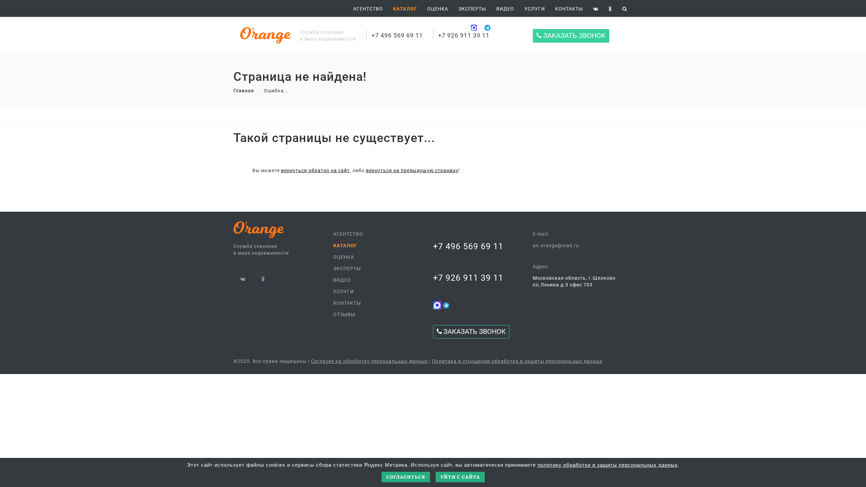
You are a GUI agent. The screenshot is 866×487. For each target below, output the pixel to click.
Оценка (437, 8)
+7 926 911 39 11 (463, 35)
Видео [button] (505, 8)
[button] (405, 9)
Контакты (569, 8)
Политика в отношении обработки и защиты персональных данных (517, 361)
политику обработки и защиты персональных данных (608, 465)
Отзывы (344, 314)
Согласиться (405, 476)
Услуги (534, 8)
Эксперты (472, 8)
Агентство (368, 8)
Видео (342, 280)
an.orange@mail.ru (556, 245)
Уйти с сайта (460, 476)
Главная (243, 90)
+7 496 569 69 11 (397, 35)
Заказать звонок (574, 36)
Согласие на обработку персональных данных (369, 361)
